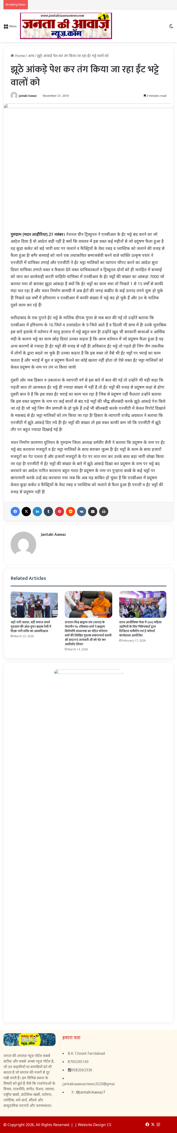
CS (109, 1124)
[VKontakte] (81, 511)
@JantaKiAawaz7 (90, 1092)
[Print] (103, 511)
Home (19, 55)
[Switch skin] (171, 27)
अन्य (31, 55)
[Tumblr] (48, 511)
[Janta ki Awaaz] (66, 26)
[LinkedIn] (37, 511)
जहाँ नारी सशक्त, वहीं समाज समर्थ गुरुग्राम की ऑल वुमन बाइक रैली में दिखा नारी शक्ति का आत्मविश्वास (31, 627)
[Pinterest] (59, 511)
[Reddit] (70, 511)
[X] (26, 511)
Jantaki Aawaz (28, 96)
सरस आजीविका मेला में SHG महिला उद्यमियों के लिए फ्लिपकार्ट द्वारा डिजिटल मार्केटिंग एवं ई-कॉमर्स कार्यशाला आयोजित (140, 629)
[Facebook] (15, 511)
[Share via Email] (92, 511)
